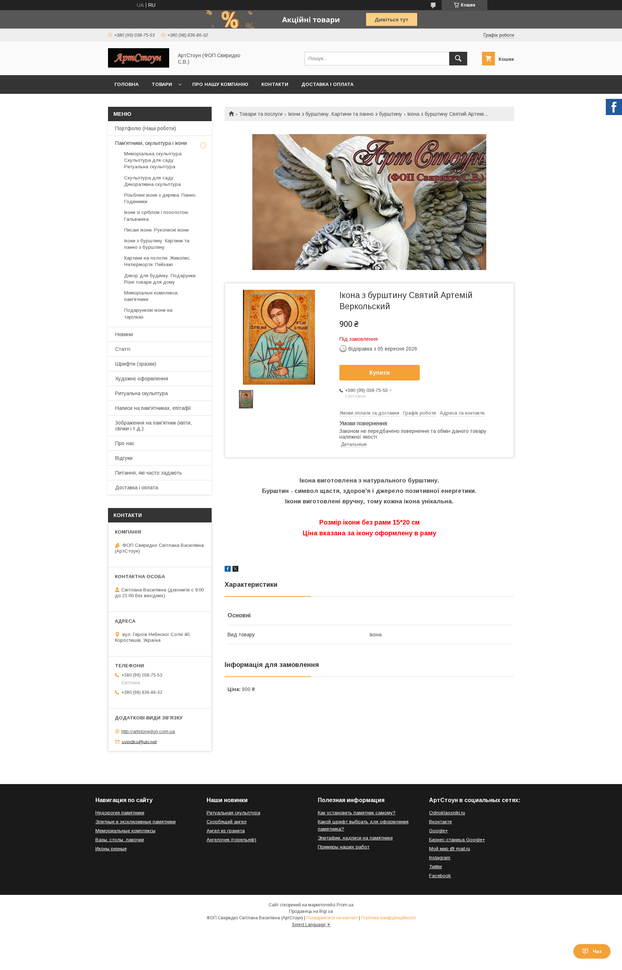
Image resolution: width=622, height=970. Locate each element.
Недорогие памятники (119, 812)
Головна (126, 84)
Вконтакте (440, 821)
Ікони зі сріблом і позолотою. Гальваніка (156, 215)
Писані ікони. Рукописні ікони (156, 230)
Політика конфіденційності (388, 917)
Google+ (438, 830)
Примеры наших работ (343, 847)
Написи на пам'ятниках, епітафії (153, 408)
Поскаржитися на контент (332, 917)
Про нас (124, 443)
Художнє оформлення (141, 378)
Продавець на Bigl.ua (311, 911)
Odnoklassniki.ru (447, 812)
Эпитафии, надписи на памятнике (355, 838)
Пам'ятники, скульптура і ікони (151, 143)
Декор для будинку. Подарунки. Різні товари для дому (160, 279)
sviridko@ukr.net (139, 741)
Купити (379, 373)
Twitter (435, 866)
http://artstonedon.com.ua (148, 731)
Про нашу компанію (220, 84)
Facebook (440, 875)
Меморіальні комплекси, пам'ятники (151, 296)
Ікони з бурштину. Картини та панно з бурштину (345, 114)
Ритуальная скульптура (233, 812)
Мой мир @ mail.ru (449, 848)
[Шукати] (458, 58)
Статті (122, 349)
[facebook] (228, 570)
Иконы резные (111, 848)
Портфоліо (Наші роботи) (145, 128)
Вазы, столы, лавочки (119, 839)
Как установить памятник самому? (357, 812)
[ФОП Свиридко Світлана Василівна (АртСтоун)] (138, 66)
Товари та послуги (261, 114)
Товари (162, 84)
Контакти (274, 84)
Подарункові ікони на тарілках (148, 313)
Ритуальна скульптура (141, 393)
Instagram (439, 857)
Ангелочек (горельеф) (231, 839)
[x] (235, 570)
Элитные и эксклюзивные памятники (135, 821)
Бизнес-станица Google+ (457, 839)
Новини (124, 334)
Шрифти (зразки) (135, 364)
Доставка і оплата (327, 84)
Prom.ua (345, 904)
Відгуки (123, 458)
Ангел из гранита (226, 830)
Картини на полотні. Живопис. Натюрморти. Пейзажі (157, 261)
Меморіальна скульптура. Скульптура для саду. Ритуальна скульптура (153, 160)
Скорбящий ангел (227, 821)
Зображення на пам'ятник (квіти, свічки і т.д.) (153, 425)
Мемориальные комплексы (125, 830)
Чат (597, 951)
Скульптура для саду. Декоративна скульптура (152, 181)
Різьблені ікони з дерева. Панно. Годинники (160, 198)
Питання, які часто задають (148, 473)
